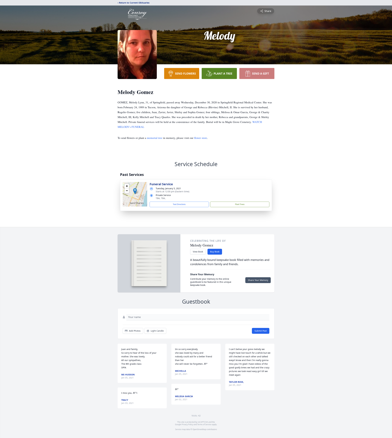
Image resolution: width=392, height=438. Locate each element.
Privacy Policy (187, 424)
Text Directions (179, 204)
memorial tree (154, 138)
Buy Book (214, 251)
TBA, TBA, (161, 198)
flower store (200, 138)
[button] (135, 191)
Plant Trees (240, 204)
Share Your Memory (258, 280)
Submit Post (260, 330)
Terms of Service (204, 424)
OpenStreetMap (199, 429)
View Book (198, 251)
